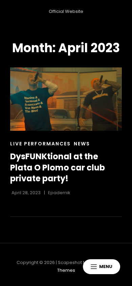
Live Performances (40, 143)
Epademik (59, 192)
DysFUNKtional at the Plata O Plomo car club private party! (57, 167)
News (82, 143)
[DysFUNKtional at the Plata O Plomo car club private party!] (66, 98)
